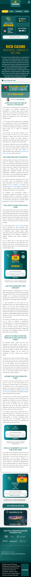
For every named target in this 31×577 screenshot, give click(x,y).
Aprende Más (15, 438)
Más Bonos (15, 277)
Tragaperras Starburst (15, 524)
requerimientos (15, 483)
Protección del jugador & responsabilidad (13, 553)
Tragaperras (19, 11)
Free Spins (5, 11)
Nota (23, 252)
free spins (20, 225)
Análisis (26, 11)
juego (15, 427)
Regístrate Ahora (14, 37)
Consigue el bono (14, 275)
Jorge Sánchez (20, 99)
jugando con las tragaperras (15, 186)
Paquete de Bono (8, 23)
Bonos (11, 11)
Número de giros (15, 252)
